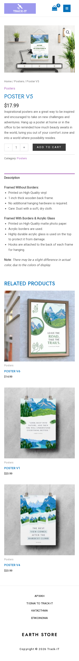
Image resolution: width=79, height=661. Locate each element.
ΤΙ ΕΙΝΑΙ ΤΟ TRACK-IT (39, 603)
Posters (19, 81)
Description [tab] (12, 178)
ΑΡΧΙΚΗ (39, 596)
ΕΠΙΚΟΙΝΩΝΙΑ (39, 618)
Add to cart (49, 147)
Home (8, 81)
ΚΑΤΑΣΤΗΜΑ (39, 610)
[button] (68, 32)
